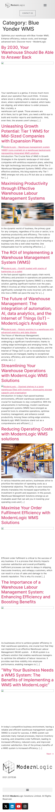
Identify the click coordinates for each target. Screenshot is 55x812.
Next (50, 753)
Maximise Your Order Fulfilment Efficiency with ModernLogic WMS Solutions (25, 515)
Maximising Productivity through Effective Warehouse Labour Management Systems (24, 191)
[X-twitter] (6, 806)
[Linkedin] (12, 806)
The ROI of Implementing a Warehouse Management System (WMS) (27, 257)
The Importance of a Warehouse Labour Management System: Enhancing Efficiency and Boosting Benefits (25, 592)
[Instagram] (25, 806)
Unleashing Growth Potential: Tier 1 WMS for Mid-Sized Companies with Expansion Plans (25, 133)
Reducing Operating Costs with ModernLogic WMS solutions (27, 434)
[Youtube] (18, 806)
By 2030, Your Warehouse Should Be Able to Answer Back (27, 52)
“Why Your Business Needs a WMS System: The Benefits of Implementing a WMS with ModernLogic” (27, 677)
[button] (45, 5)
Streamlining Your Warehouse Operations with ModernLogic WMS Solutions (24, 373)
